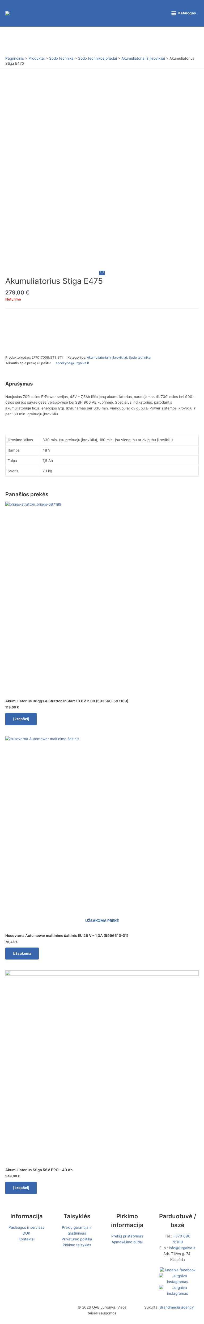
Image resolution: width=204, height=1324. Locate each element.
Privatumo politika (77, 1239)
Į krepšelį (21, 719)
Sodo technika (140, 357)
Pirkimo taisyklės (77, 1245)
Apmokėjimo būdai (127, 1242)
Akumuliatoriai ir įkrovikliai (107, 357)
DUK (26, 1233)
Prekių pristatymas (127, 1236)
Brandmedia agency (177, 1307)
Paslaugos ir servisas (26, 1227)
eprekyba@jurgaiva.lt (72, 363)
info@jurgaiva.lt (182, 1248)
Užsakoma (22, 953)
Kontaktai (27, 1239)
